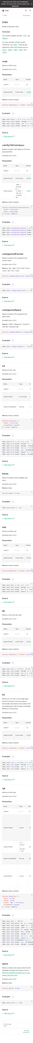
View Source (8, 136)
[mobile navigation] (30, 10)
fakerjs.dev (15, 6)
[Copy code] (30, 105)
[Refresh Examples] (13, 113)
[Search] (26, 10)
